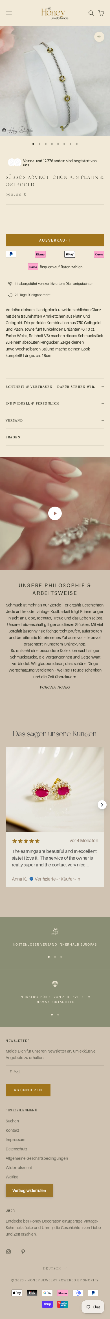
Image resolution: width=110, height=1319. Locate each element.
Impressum (15, 1139)
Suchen (12, 1120)
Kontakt (12, 1130)
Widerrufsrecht (19, 1167)
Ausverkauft (55, 240)
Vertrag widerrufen (29, 1190)
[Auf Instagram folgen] (8, 1252)
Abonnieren (28, 1090)
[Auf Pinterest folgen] (23, 1252)
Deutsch (52, 1268)
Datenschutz (16, 1148)
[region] (55, 937)
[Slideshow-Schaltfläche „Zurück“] (7, 804)
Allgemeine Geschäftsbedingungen (37, 1158)
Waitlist (12, 1176)
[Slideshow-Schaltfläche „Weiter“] (102, 804)
